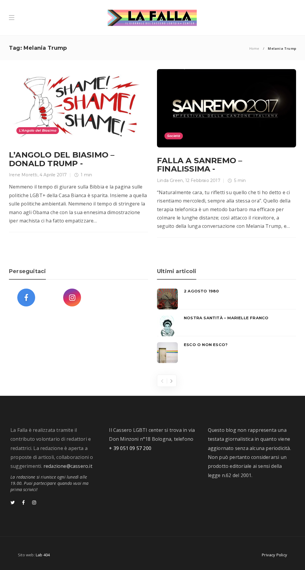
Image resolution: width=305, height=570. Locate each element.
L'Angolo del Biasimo (37, 130)
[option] (226, 326)
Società (173, 136)
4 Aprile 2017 (53, 174)
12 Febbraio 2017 (202, 180)
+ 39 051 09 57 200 (130, 448)
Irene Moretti (23, 174)
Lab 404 (43, 554)
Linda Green (170, 180)
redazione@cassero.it (67, 466)
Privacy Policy (274, 554)
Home (254, 48)
